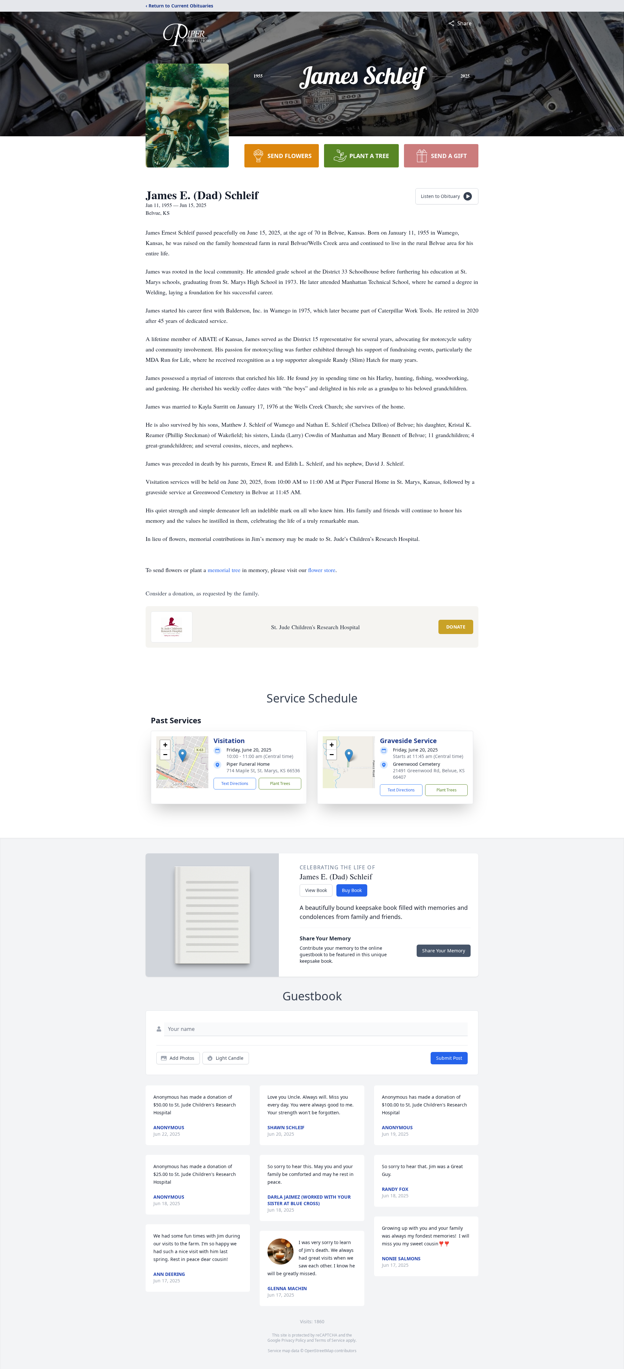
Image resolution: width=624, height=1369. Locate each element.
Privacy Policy (293, 1340)
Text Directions (234, 783)
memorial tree (224, 570)
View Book (316, 890)
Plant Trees (280, 783)
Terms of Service (330, 1340)
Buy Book (352, 890)
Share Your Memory (443, 950)
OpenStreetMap (319, 1350)
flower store (321, 570)
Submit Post (449, 1058)
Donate (455, 627)
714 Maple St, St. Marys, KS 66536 (263, 770)
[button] (182, 755)
